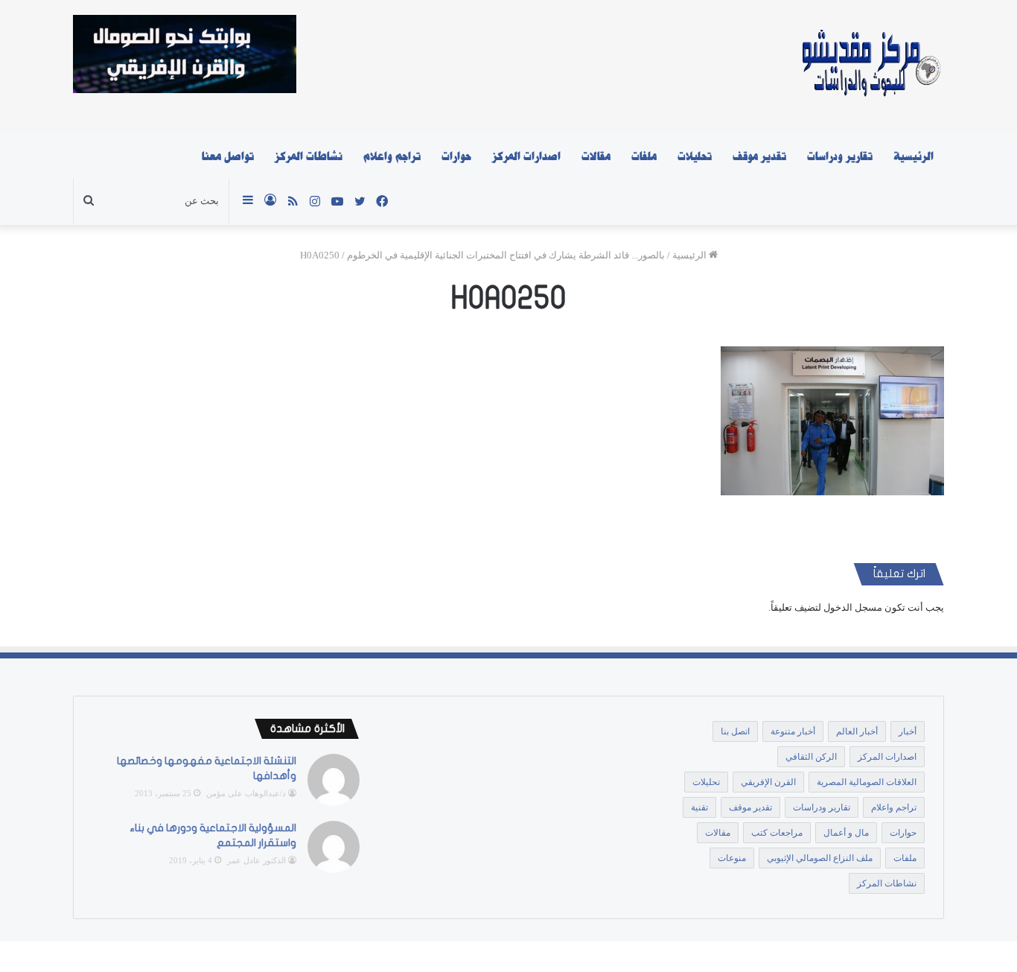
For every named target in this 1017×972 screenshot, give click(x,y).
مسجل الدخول (852, 607)
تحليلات (695, 156)
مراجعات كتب (777, 833)
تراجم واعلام (392, 156)
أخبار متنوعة (793, 731)
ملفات (644, 156)
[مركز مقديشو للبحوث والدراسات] (870, 67)
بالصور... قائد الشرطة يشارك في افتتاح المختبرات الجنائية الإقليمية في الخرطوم (506, 255)
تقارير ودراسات (840, 156)
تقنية (699, 807)
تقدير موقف (759, 156)
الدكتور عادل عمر (256, 860)
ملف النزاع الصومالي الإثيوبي (820, 858)
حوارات (456, 156)
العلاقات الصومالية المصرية (866, 782)
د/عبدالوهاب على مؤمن (246, 793)
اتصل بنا (735, 731)
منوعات (732, 858)
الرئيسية (913, 156)
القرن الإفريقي (768, 782)
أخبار (907, 731)
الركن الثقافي (811, 757)
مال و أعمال (846, 833)
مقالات (595, 156)
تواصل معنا (228, 156)
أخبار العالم (857, 731)
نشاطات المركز (308, 156)
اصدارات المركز (526, 156)
